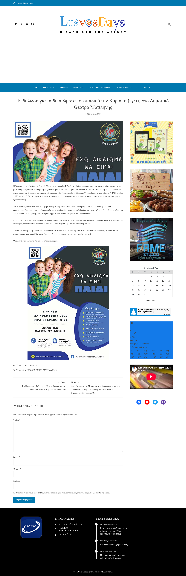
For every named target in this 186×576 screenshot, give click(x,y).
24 (151, 290)
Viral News (94, 572)
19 (163, 285)
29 (139, 294)
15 (139, 285)
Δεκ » (154, 300)
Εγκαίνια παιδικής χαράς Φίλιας (114, 544)
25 (157, 290)
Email (17, 469)
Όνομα (16, 457)
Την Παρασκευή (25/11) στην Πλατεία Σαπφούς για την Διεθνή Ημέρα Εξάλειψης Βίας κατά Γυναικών (43, 386)
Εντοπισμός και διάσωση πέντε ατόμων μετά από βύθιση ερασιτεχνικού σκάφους (113, 531)
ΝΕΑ (37, 87)
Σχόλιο (16, 420)
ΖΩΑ (138, 87)
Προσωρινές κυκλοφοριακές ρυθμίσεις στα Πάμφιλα (112, 556)
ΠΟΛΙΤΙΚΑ (64, 87)
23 (145, 290)
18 (157, 285)
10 (151, 281)
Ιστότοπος (17, 481)
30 (145, 294)
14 (133, 285)
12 (163, 281)
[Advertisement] (93, 63)
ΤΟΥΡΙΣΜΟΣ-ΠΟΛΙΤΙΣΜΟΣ (100, 87)
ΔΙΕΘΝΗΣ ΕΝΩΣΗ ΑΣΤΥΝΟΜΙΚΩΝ (42, 370)
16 (145, 285)
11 (157, 281)
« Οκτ (148, 300)
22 (139, 290)
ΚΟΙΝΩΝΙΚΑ (49, 87)
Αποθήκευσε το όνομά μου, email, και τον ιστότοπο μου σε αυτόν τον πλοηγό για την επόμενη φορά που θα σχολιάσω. (63, 493)
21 (133, 290)
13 (169, 281)
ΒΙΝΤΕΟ (147, 87)
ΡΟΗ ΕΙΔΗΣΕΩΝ (124, 87)
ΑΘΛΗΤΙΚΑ (78, 87)
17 (151, 285)
